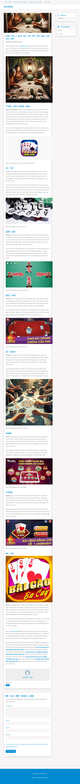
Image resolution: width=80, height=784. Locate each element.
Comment (9, 706)
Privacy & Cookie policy (40, 774)
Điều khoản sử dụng (20, 2)
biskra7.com (24, 46)
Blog (60, 30)
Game (61, 34)
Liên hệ (46, 2)
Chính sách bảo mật (35, 2)
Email (8, 728)
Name (8, 720)
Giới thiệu (7, 2)
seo (31, 677)
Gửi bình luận (11, 751)
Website (8, 735)
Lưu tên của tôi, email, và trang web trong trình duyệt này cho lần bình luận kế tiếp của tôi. (27, 745)
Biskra (8, 6)
